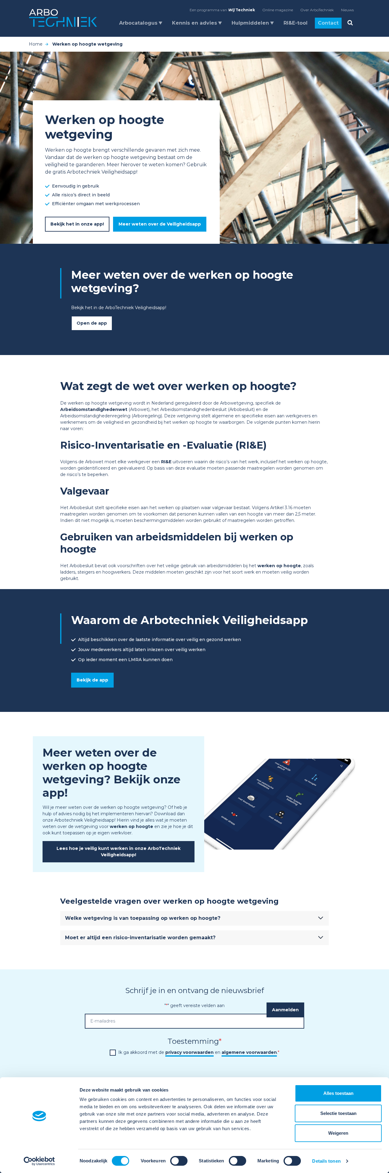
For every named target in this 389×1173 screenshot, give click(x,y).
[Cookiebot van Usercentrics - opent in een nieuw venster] (39, 1161)
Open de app (92, 323)
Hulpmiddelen (250, 23)
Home (36, 44)
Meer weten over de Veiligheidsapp (160, 224)
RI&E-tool (296, 23)
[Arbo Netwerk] (63, 18)
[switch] (179, 1161)
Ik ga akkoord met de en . (198, 1052)
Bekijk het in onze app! (77, 224)
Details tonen (326, 1161)
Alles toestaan (338, 1093)
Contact (328, 23)
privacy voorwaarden (189, 1052)
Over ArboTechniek (317, 10)
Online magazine (277, 10)
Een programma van (222, 10)
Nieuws (347, 10)
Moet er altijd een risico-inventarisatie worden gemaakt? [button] (140, 937)
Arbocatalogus (138, 23)
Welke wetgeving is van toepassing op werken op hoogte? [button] (142, 918)
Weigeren (338, 1133)
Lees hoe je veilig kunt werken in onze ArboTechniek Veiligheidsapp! (119, 851)
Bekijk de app (92, 680)
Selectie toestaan (338, 1113)
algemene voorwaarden (249, 1052)
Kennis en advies (194, 23)
